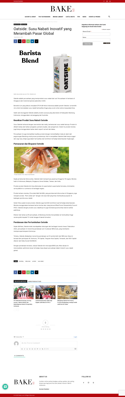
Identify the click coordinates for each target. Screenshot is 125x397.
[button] (109, 17)
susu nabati (40, 261)
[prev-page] (15, 310)
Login (75, 337)
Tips (78, 17)
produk (34, 261)
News (84, 17)
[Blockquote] (37, 349)
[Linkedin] (32, 41)
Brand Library (58, 17)
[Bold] (22, 349)
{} (45, 348)
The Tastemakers (44, 17)
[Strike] (29, 349)
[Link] (42, 349)
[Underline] (27, 349)
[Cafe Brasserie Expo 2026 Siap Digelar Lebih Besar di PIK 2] (45, 292)
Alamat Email (87, 31)
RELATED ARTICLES (20, 281)
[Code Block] (40, 349)
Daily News (24, 24)
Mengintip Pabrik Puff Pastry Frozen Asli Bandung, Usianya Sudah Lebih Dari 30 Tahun (67, 302)
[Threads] (110, 1)
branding (21, 261)
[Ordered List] (32, 349)
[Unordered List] (35, 349)
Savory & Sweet (30, 17)
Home (15, 22)
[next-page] (18, 310)
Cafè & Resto (70, 17)
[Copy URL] (36, 41)
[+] (47, 348)
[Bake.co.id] (62, 9)
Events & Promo (94, 17)
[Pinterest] (24, 41)
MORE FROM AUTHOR (34, 281)
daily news (27, 261)
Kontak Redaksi (18, 1)
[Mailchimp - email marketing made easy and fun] (106, 43)
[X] (20, 41)
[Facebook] (104, 1)
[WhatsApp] (28, 41)
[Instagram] (107, 1)
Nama (84, 37)
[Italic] (24, 349)
